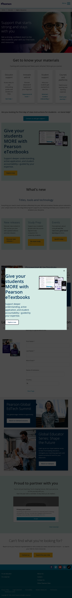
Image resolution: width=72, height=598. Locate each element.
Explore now (12, 322)
